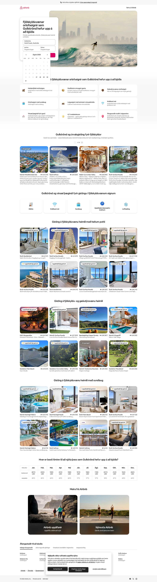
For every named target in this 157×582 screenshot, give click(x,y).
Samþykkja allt (57, 569)
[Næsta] (81, 142)
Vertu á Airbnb (131, 8)
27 (36, 77)
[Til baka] (75, 142)
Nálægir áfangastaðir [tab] (26, 547)
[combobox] (39, 43)
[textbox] (31, 49)
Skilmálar (45, 579)
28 (40, 77)
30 (47, 77)
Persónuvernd (37, 579)
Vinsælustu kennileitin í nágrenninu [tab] (63, 547)
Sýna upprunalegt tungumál (88, 2)
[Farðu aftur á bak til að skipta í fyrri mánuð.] (26, 54)
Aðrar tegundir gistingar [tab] (43, 547)
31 (25, 81)
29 (44, 77)
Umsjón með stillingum (99, 569)
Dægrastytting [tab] (80, 547)
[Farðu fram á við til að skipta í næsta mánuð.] (47, 54)
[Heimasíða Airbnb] (24, 8)
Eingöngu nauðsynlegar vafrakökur (78, 569)
